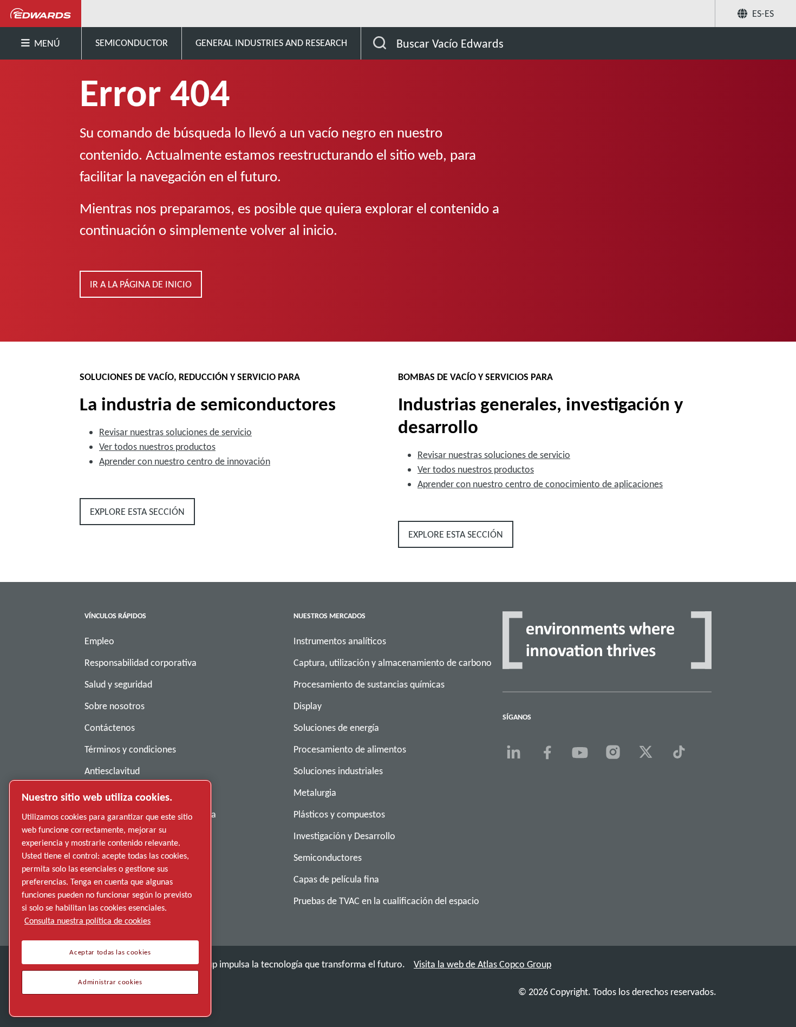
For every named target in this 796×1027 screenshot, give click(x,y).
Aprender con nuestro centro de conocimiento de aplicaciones (540, 484)
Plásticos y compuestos (339, 814)
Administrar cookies (110, 982)
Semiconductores (327, 858)
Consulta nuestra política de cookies (87, 920)
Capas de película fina (336, 879)
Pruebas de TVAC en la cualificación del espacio (386, 901)
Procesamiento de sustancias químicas (369, 684)
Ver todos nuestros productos (157, 447)
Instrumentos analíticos (339, 641)
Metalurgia (314, 793)
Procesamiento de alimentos (349, 749)
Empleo (99, 641)
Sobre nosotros (114, 706)
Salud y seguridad (118, 684)
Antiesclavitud (112, 771)
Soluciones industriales (338, 771)
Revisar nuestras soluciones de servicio (175, 432)
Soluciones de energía (336, 728)
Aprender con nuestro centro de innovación (184, 461)
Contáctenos (109, 728)
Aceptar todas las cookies (110, 952)
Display (307, 706)
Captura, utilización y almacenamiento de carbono (392, 663)
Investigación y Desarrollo (344, 836)
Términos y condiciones (130, 749)
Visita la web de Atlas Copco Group (482, 964)
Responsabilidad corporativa (140, 663)
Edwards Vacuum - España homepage (40, 13)
